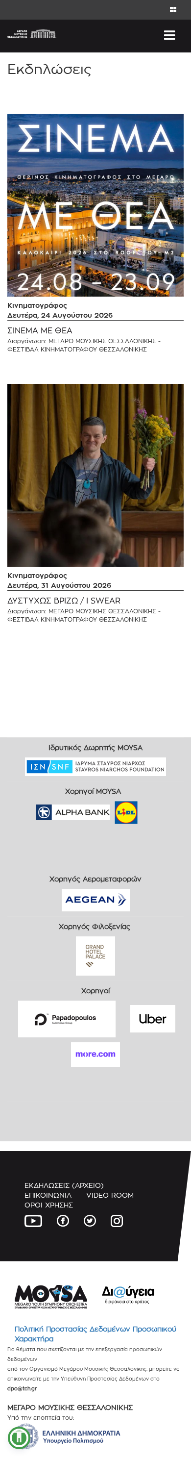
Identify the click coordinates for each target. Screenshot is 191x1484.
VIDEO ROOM (110, 1195)
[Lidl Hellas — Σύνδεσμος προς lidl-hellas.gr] (112, 809)
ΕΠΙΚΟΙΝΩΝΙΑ (48, 1195)
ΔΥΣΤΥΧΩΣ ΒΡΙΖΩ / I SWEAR (63, 601)
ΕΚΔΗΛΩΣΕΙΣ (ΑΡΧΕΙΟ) (64, 1185)
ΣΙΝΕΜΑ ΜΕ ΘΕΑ (39, 331)
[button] (19, 1438)
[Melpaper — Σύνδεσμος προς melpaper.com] (154, 809)
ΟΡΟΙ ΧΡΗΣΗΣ (48, 1204)
